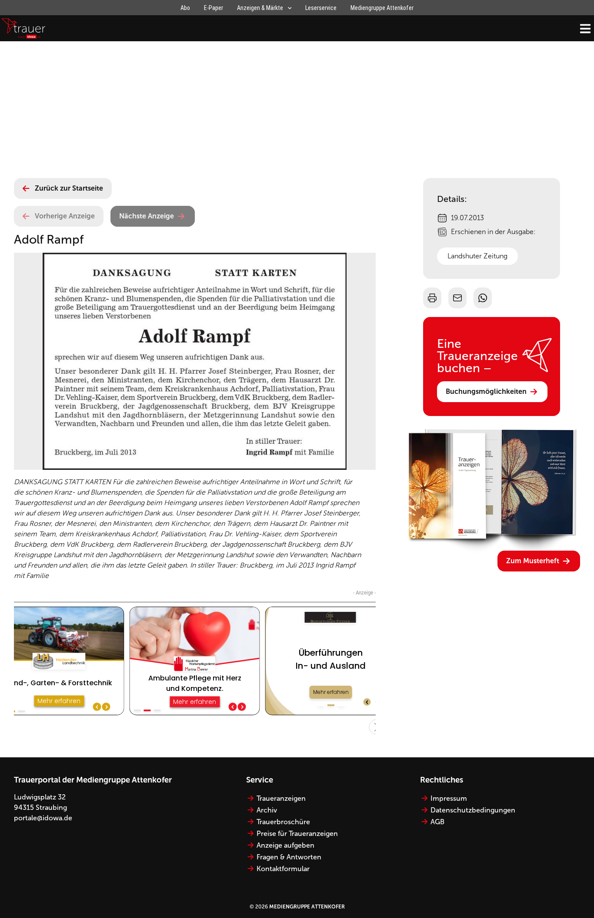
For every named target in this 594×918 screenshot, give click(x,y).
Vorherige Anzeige (65, 216)
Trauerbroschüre (283, 822)
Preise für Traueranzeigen (297, 833)
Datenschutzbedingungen (472, 810)
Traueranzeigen (281, 798)
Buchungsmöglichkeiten (486, 391)
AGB (437, 822)
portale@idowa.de (43, 818)
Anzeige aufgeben (285, 845)
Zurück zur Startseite (69, 188)
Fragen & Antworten (289, 857)
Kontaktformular (283, 868)
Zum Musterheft (532, 561)
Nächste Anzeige (146, 216)
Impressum (448, 798)
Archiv (267, 810)
